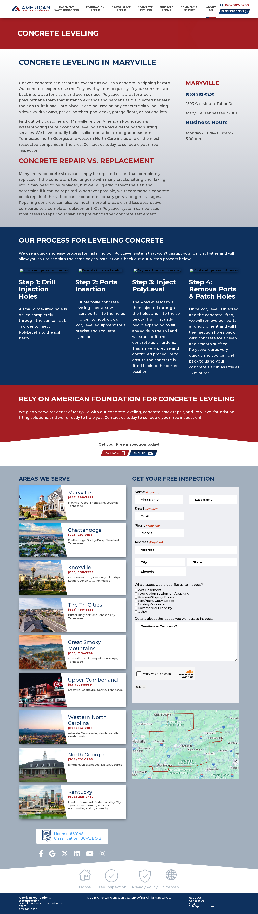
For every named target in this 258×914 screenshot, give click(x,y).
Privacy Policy (145, 887)
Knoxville (79, 567)
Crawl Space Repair (121, 9)
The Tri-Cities (85, 605)
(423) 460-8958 (81, 609)
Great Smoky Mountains (84, 645)
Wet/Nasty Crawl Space (156, 601)
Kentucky (80, 792)
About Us (211, 9)
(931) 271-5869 (80, 684)
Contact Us (196, 900)
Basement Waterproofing (66, 9)
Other (142, 611)
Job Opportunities (201, 906)
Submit (140, 687)
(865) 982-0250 (200, 94)
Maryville (79, 493)
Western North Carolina (87, 720)
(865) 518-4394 (80, 653)
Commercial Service (190, 9)
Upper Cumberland (93, 680)
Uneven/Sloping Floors (156, 597)
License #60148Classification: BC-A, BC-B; (78, 836)
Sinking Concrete (151, 604)
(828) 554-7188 (80, 728)
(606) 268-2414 (80, 797)
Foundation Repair (95, 9)
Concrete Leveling (145, 9)
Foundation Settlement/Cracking (163, 593)
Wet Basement (149, 590)
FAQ (192, 903)
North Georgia (86, 755)
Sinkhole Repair (166, 9)
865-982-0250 (237, 5)
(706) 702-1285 (80, 759)
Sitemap (171, 887)
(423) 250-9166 (80, 535)
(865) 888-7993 (80, 497)
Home (85, 887)
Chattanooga (85, 530)
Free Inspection (111, 887)
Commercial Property (155, 608)
